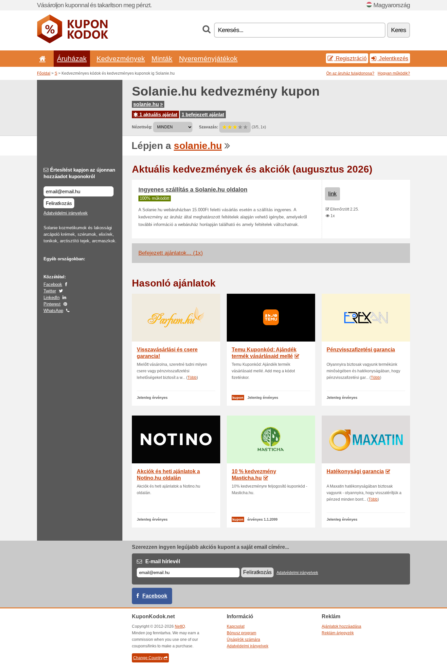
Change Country (148, 658)
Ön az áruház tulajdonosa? (350, 73)
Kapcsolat (235, 626)
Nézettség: (142, 127)
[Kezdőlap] (41, 58)
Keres (398, 30)
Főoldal (43, 73)
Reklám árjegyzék (338, 633)
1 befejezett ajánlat (203, 114)
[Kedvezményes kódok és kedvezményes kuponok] (72, 42)
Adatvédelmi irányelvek (66, 213)
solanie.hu (146, 104)
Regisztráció (350, 58)
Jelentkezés (392, 58)
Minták (162, 58)
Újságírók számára (243, 639)
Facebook (53, 284)
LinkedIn (52, 297)
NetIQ (180, 626)
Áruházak (72, 58)
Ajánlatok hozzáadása (341, 626)
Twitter (50, 290)
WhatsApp (53, 310)
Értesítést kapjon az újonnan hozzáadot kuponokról (79, 173)
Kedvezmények (121, 58)
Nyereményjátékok (208, 58)
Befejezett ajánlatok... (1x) (170, 253)
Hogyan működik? (394, 73)
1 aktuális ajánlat (157, 114)
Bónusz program (241, 633)
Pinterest (52, 304)
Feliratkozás (59, 203)
